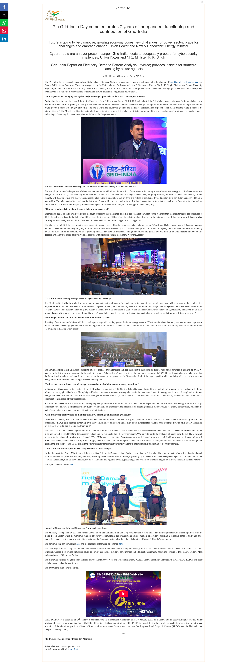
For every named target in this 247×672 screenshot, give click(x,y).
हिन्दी (76, 649)
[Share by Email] (4, 30)
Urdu (70, 649)
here (71, 464)
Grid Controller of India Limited (183, 82)
